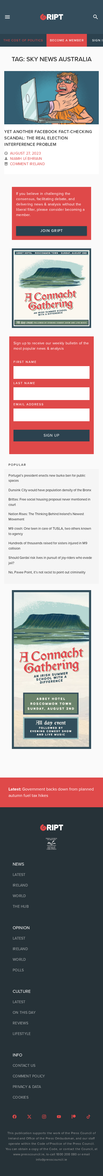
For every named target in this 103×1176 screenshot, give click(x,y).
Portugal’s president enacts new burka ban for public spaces (46, 478)
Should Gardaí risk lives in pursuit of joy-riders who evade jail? (50, 560)
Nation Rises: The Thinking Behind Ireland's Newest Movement (46, 516)
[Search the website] (95, 17)
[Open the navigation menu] (7, 17)
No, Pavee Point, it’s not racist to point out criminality (46, 572)
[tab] (23, 40)
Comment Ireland (27, 164)
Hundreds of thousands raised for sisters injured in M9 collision (47, 546)
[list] (51, 885)
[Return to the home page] (51, 827)
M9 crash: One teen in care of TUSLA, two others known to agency (49, 531)
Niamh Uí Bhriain (26, 158)
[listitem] (51, 875)
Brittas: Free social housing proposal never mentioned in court (49, 502)
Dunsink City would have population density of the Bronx (49, 490)
